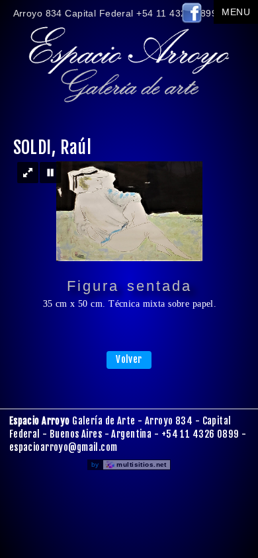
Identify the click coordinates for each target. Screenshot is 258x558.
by (129, 464)
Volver (128, 359)
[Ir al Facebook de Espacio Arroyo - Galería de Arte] (191, 20)
